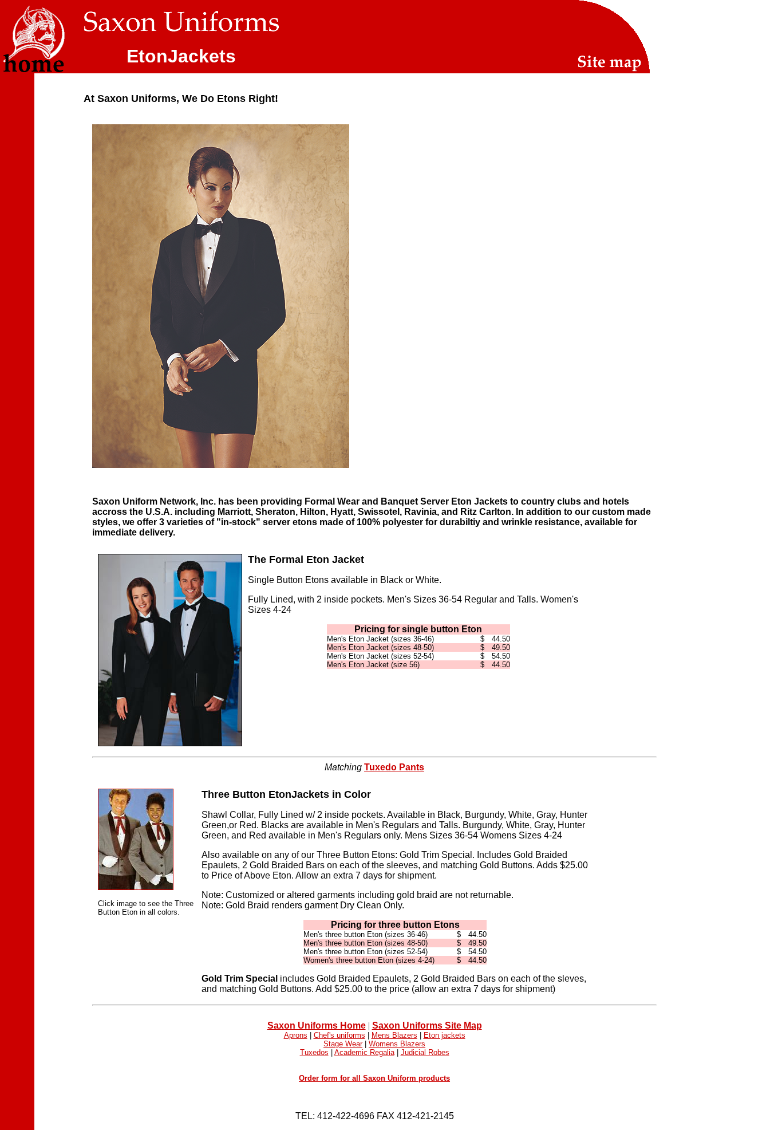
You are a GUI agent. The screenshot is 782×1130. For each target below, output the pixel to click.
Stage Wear (342, 1044)
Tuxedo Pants (394, 767)
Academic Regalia (364, 1052)
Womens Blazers (397, 1044)
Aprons (295, 1035)
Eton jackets (444, 1035)
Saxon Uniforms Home (316, 1025)
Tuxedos (314, 1052)
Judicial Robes (425, 1052)
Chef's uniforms (339, 1035)
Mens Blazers (394, 1035)
